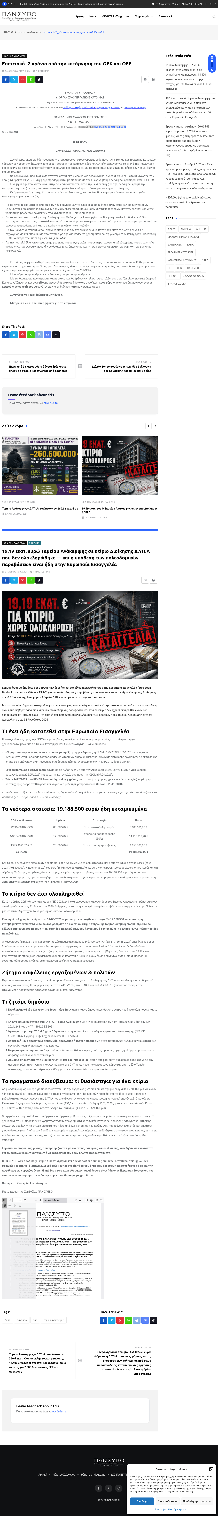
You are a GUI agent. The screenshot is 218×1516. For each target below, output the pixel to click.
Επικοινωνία (166, 16)
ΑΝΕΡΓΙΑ (186, 229)
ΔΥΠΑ (7, 1320)
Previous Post (22, 362)
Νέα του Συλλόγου (13, 502)
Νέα (91, 16)
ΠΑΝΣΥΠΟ (30, 502)
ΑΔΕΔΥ (172, 229)
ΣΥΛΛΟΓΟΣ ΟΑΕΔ (193, 275)
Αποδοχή (142, 1501)
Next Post (141, 362)
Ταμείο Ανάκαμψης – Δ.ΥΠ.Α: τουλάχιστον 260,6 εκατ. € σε (40, 508)
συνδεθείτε (51, 403)
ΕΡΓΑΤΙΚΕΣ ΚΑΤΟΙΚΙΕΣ (180, 252)
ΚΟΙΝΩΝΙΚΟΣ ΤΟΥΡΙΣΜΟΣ (182, 260)
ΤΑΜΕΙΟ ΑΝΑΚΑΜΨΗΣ (54, 1320)
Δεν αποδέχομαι (168, 1501)
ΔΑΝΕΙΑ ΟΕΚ (175, 244)
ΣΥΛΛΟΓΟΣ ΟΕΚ (177, 283)
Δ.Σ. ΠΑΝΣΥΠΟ (120, 1474)
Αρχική (79, 16)
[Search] (214, 16)
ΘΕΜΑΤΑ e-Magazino (115, 16)
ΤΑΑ (35, 1320)
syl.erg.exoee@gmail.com (110, 126)
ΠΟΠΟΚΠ (173, 275)
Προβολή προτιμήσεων (197, 1501)
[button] (211, 1469)
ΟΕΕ (170, 268)
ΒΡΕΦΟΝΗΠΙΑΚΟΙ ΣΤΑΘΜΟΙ (183, 236)
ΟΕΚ (179, 268)
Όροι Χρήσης (180, 1509)
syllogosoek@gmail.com (77, 107)
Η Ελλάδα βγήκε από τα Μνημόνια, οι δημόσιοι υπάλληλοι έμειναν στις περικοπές (188, 202)
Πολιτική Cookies (163, 1509)
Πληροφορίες (142, 16)
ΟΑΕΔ (205, 260)
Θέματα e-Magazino (93, 1474)
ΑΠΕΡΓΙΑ (201, 229)
